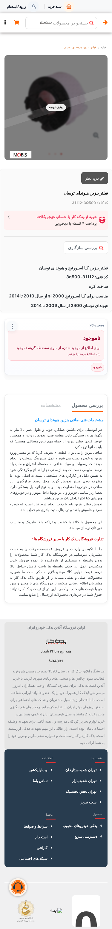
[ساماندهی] (26, 911)
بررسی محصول (87, 405)
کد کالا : (102, 202)
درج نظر (92, 178)
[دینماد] (56, 911)
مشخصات (51, 405)
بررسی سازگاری (82, 247)
